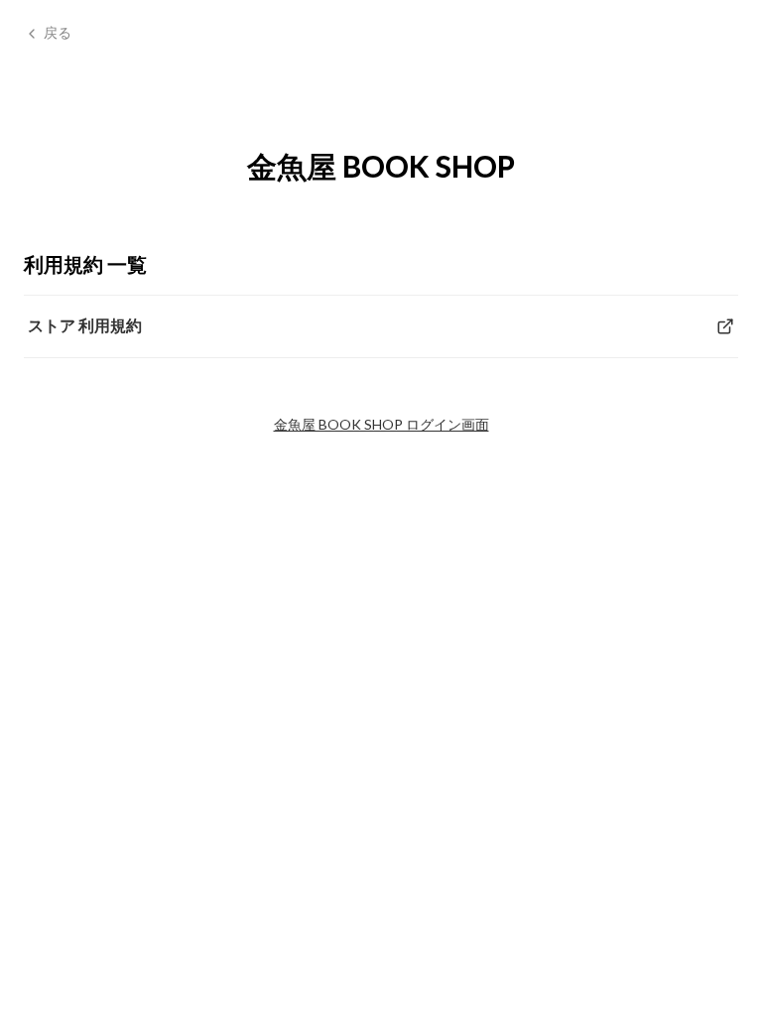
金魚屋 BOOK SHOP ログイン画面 (381, 424)
